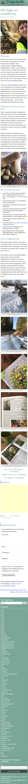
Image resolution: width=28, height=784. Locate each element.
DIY (2, 656)
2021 (2, 620)
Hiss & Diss (4, 676)
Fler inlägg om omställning (14, 477)
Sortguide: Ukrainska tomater (18, 592)
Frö (2, 666)
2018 (2, 614)
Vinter (3, 754)
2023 (2, 624)
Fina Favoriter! (5, 660)
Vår (2, 752)
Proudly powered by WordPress (9, 780)
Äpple (3, 632)
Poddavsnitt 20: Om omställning (14, 474)
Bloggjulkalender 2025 (7, 648)
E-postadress (6, 552)
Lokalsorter (4, 692)
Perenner (3, 712)
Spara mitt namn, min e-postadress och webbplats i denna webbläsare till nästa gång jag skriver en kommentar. (13, 569)
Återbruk (3, 634)
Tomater (3, 742)
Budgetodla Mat (5, 654)
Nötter (3, 696)
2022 (11, 516)
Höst (2, 678)
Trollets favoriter (5, 750)
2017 (2, 612)
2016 (2, 610)
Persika (3, 714)
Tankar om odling (5, 517)
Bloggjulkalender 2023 (7, 644)
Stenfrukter (4, 738)
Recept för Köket (5, 724)
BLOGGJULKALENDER (8, 642)
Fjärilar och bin (5, 662)
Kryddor (3, 686)
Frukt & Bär (4, 670)
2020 (2, 618)
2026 (2, 630)
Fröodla (3, 668)
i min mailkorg (19, 197)
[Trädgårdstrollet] (12, 5)
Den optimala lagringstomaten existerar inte (14, 590)
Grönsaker (4, 672)
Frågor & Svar (5, 664)
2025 (2, 628)
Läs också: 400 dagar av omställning (14, 470)
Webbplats (5, 558)
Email (2, 765)
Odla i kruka (4, 698)
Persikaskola (4, 716)
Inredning (4, 682)
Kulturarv (3, 688)
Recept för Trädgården (7, 726)
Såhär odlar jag (5, 728)
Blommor (3, 650)
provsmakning (5, 722)
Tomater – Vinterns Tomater (9, 744)
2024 (2, 626)
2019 (2, 616)
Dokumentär (4, 658)
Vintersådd (4, 756)
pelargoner (4, 710)
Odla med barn (5, 702)
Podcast (3, 718)
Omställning (16, 516)
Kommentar (5, 534)
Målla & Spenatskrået (7, 694)
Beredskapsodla (5, 638)
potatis (3, 720)
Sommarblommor (6, 732)
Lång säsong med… (6, 690)
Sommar (3, 730)
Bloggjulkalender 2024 (7, 646)
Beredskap (4, 636)
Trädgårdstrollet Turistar (7, 748)
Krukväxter (4, 684)
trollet (12, 17)
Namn (4, 546)
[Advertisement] (14, 499)
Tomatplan (4, 746)
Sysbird (8, 782)
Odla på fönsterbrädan (7, 704)
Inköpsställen (5, 680)
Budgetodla (4, 652)
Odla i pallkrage (5, 700)
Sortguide (4, 734)
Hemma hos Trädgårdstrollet (9, 674)
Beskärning (4, 640)
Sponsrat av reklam (6, 736)
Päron (3, 708)
